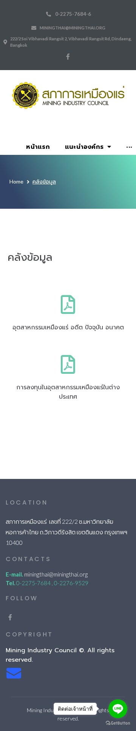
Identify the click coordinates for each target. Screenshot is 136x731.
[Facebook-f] (68, 56)
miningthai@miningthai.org (72, 27)
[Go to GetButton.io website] (118, 723)
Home (16, 181)
